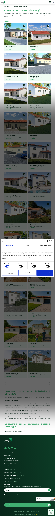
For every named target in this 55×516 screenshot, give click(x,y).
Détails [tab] (27, 245)
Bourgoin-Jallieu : (12, 472)
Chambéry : (10, 481)
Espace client (44, 2)
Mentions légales (26, 511)
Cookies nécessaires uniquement (10, 272)
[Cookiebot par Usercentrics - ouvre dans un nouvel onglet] (47, 241)
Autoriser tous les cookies (45, 272)
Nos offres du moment (9, 458)
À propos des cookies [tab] (45, 245)
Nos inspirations (8, 455)
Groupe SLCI (38, 511)
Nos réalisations (8, 465)
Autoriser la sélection (28, 272)
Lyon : (9, 469)
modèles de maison (32, 404)
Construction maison (9, 453)
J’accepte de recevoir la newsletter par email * (14, 494)
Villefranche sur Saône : (14, 475)
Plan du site (33, 511)
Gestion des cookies (18, 511)
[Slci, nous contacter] (50, 2)
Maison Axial (7, 6)
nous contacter (18, 431)
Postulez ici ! (8, 504)
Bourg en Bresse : (12, 478)
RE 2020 (14, 418)
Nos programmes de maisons (11, 460)
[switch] (21, 266)
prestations (30, 412)
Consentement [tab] (9, 245)
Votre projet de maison (9, 463)
